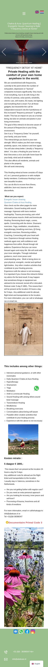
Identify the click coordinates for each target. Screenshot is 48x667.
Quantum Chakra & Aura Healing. (18, 202)
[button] (4, 52)
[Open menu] (24, 13)
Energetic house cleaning (14, 199)
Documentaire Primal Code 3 (25, 522)
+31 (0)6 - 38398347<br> (23, 652)
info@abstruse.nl (19, 659)
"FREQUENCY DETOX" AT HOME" (24, 67)
